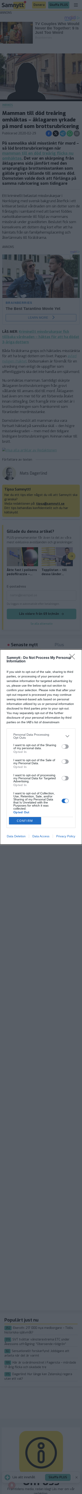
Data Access (40, 836)
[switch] (65, 746)
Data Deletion (16, 836)
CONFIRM (25, 820)
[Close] (73, 658)
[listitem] (41, 736)
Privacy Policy (65, 836)
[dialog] (41, 747)
